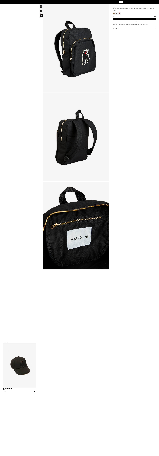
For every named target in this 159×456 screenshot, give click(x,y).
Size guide (154, 16)
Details (114, 26)
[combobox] (114, 2)
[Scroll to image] (41, 6)
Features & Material (116, 28)
